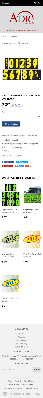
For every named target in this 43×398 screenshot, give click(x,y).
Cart (39, 3)
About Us (21, 336)
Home (4, 36)
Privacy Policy (21, 343)
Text (3, 112)
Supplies (14, 36)
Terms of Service (21, 346)
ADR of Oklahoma (15, 388)
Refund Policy (21, 340)
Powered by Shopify (31, 388)
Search (21, 333)
